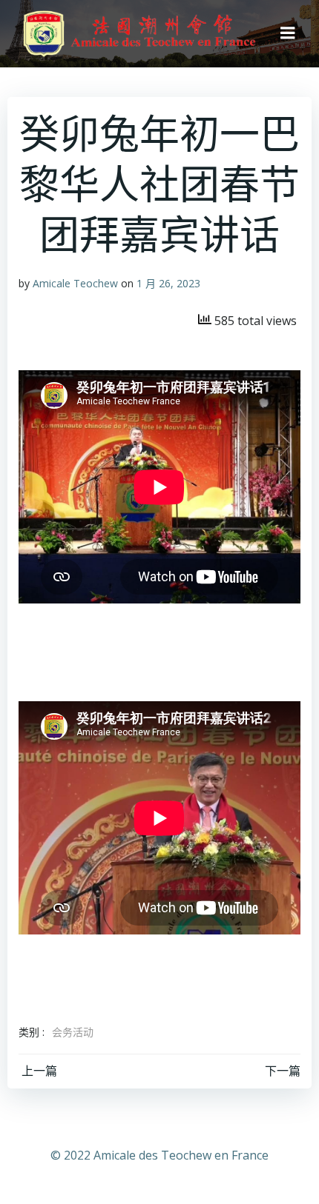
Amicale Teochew (75, 283)
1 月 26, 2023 (168, 283)
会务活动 (72, 1032)
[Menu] (287, 33)
